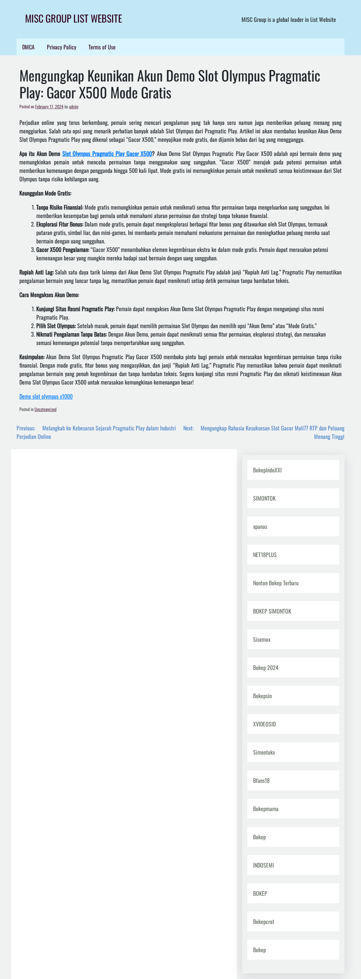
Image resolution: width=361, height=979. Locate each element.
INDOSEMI (263, 865)
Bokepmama (266, 808)
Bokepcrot (263, 921)
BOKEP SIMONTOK (272, 611)
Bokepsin (262, 695)
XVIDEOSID (264, 724)
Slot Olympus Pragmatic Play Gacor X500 (107, 153)
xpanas (260, 526)
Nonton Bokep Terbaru (276, 583)
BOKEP (260, 893)
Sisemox (261, 639)
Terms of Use (102, 47)
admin (73, 106)
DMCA (28, 47)
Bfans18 (261, 780)
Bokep (259, 837)
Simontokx (264, 752)
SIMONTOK (264, 498)
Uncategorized (45, 409)
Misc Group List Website (73, 18)
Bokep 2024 (266, 667)
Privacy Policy (61, 47)
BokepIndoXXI (267, 470)
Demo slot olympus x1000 (46, 396)
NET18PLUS (265, 554)
